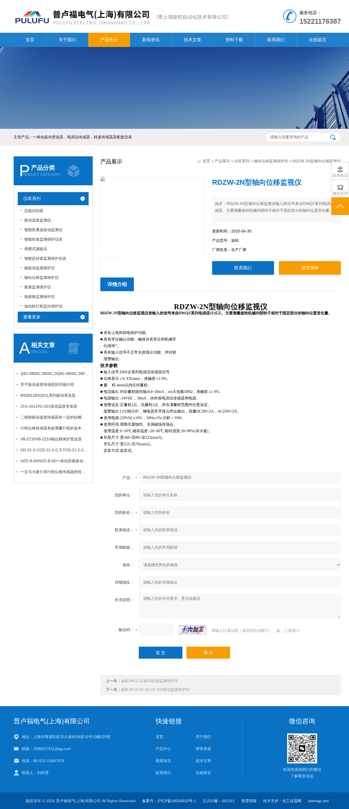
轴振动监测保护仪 (39, 268)
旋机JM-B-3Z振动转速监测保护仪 (149, 681)
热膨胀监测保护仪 (39, 296)
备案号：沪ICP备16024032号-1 (169, 801)
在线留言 (317, 39)
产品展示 (222, 161)
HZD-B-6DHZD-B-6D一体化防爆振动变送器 (54, 461)
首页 (30, 39)
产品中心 (109, 39)
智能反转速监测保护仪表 (45, 258)
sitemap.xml (318, 801)
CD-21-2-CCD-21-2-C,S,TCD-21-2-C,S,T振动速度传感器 (54, 450)
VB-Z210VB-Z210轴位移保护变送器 (51, 439)
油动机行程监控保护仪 (43, 306)
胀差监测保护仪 (37, 287)
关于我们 (67, 39)
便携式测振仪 (35, 249)
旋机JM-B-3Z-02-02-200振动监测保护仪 (155, 689)
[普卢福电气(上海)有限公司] (121, 5)
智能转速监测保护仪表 (43, 239)
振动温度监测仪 (37, 220)
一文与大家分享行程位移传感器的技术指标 (54, 472)
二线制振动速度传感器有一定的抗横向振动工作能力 (54, 417)
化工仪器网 (291, 801)
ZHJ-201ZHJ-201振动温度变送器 (48, 406)
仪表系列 (32, 198)
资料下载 (234, 39)
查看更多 (32, 317)
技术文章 (192, 39)
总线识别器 (33, 210)
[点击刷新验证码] (192, 629)
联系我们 (276, 39)
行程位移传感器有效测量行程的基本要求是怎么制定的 (54, 428)
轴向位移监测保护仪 (41, 277)
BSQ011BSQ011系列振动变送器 (48, 395)
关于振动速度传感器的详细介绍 (47, 384)
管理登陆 (249, 801)
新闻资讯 (151, 39)
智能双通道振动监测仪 (43, 230)
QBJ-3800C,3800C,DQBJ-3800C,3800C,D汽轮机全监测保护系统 (54, 373)
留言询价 (310, 267)
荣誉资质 (203, 749)
